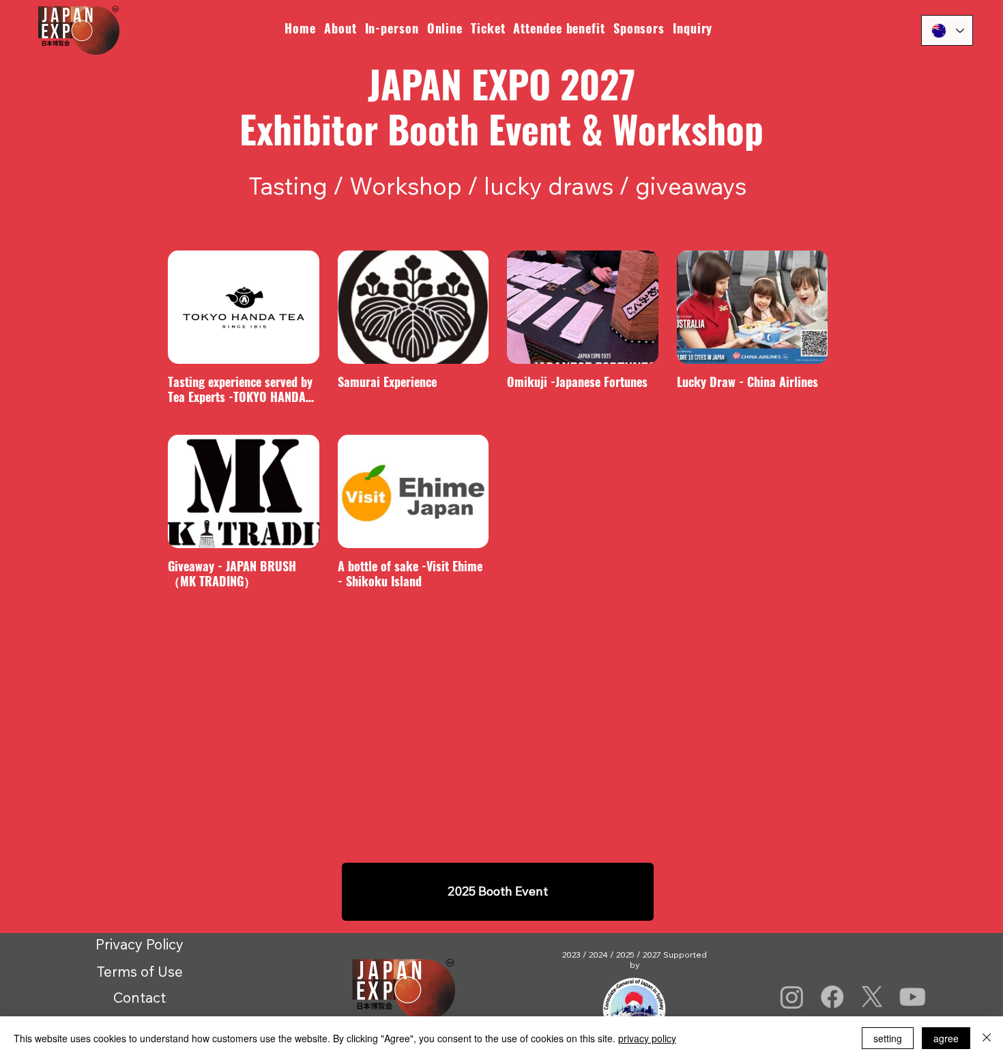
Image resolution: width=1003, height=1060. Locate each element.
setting (887, 1038)
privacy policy (647, 1038)
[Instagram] (792, 997)
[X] (873, 997)
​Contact (139, 997)
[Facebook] (832, 997)
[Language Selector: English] (947, 30)
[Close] (986, 1038)
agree (946, 1038)
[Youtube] (912, 997)
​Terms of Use (140, 971)
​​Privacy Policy (140, 944)
